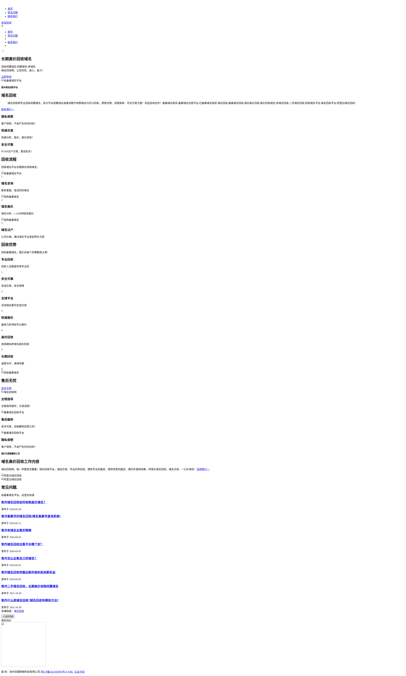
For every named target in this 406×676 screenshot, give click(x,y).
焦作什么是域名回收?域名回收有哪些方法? (30, 600)
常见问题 (13, 12)
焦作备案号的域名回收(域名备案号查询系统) (30, 516)
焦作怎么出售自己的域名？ (19, 558)
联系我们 (13, 16)
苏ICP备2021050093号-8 (54, 671)
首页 (10, 8)
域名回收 (19, 611)
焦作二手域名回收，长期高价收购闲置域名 (30, 586)
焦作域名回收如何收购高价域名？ (23, 502)
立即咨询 (6, 76)
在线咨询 (6, 22)
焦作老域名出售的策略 (16, 530)
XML (70, 671)
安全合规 (6, 388)
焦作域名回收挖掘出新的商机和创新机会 (28, 572)
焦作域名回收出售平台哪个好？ (22, 544)
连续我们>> (203, 469)
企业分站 (79, 671)
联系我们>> (7, 109)
